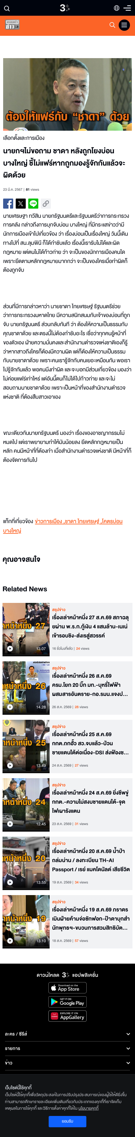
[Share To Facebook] (8, 204)
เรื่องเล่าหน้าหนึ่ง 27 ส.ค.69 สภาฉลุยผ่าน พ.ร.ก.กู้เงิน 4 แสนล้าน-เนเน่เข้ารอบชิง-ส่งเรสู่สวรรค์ (90, 626)
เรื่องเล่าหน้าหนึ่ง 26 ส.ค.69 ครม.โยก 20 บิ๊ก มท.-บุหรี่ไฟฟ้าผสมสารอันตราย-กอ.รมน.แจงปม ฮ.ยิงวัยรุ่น (89, 685)
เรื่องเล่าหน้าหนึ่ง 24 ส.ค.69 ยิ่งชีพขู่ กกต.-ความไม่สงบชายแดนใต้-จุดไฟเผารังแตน (90, 802)
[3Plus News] (17, 25)
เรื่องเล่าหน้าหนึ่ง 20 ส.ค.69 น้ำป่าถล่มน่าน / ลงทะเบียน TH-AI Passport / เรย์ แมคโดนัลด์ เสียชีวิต (91, 860)
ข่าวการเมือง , (50, 521)
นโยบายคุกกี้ (88, 1108)
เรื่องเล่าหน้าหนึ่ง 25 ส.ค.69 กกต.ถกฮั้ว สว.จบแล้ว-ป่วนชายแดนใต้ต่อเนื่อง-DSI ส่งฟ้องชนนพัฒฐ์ (89, 743)
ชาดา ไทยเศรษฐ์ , (83, 521)
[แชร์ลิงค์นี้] (46, 204)
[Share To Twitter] (21, 204)
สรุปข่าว (59, 609)
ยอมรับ (67, 1121)
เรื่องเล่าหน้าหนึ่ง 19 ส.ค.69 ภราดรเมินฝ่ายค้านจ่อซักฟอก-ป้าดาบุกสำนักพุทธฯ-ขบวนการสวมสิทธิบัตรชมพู (91, 918)
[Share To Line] (33, 204)
